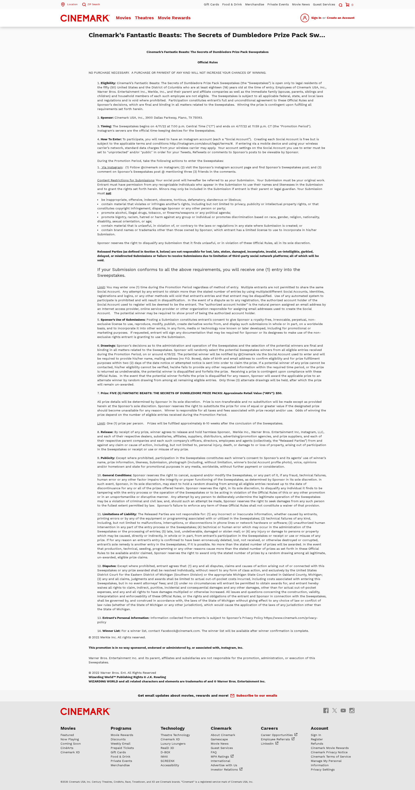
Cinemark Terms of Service (331, 756)
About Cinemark (223, 735)
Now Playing (70, 739)
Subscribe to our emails (256, 695)
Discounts (118, 739)
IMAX (164, 756)
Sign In (316, 17)
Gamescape (219, 739)
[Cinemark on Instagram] (351, 710)
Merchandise (254, 4)
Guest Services (324, 4)
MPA (220, 756)
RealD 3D (167, 748)
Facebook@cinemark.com (180, 630)
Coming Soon (71, 743)
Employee (276, 739)
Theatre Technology (175, 735)
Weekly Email (120, 743)
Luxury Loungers (173, 743)
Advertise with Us (224, 765)
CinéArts (67, 748)
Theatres (144, 17)
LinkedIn (268, 743)
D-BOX (165, 752)
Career (277, 735)
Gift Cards (211, 4)
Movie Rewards (174, 17)
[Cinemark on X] (334, 710)
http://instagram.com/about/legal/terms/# (201, 143)
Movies (123, 17)
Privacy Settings (323, 769)
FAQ (214, 752)
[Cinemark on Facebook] (326, 710)
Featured (67, 735)
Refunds (317, 743)
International (220, 761)
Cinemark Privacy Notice (329, 752)
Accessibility (170, 765)
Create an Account (340, 17)
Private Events (278, 4)
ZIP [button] (94, 4)
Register (317, 739)
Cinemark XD (70, 752)
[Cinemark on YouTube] (343, 710)
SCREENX (167, 761)
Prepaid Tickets (122, 748)
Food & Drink (232, 4)
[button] (340, 4)
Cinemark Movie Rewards (330, 748)
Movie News (301, 4)
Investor (225, 769)
